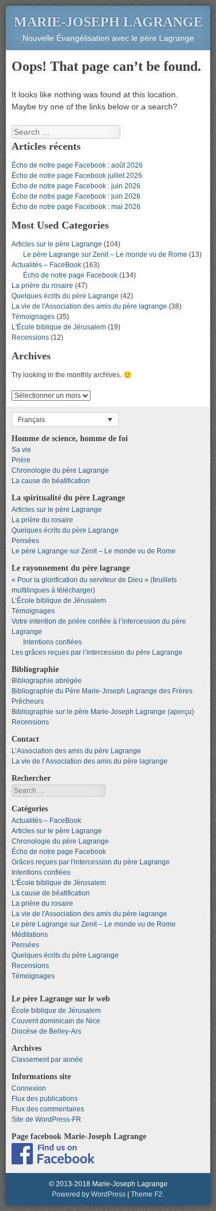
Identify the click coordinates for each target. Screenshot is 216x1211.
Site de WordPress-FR (46, 1119)
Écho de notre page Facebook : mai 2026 (76, 207)
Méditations (30, 935)
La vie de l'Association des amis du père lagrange (89, 306)
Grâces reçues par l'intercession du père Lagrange (91, 862)
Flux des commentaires (48, 1109)
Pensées (25, 541)
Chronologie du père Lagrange (60, 470)
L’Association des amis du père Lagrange (76, 751)
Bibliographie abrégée (47, 681)
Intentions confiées (52, 642)
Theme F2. (147, 1194)
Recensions (30, 337)
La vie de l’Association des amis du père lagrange (90, 761)
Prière (21, 460)
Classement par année (47, 1060)
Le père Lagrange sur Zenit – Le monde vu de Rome (105, 254)
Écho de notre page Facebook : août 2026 (77, 165)
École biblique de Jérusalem (56, 1011)
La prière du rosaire (42, 286)
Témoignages (33, 317)
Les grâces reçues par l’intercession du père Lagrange (97, 652)
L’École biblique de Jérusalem (59, 601)
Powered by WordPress (89, 1194)
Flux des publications (45, 1099)
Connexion (29, 1088)
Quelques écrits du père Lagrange (65, 296)
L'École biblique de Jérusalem (59, 327)
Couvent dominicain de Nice (56, 1021)
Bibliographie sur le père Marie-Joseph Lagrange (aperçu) (103, 712)
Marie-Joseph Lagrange (108, 21)
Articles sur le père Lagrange (57, 244)
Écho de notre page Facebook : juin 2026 (76, 186)
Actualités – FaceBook (46, 265)
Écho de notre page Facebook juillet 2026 (77, 176)
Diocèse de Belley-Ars (46, 1031)
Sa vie (21, 450)
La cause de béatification (51, 481)
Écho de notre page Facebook (70, 275)
